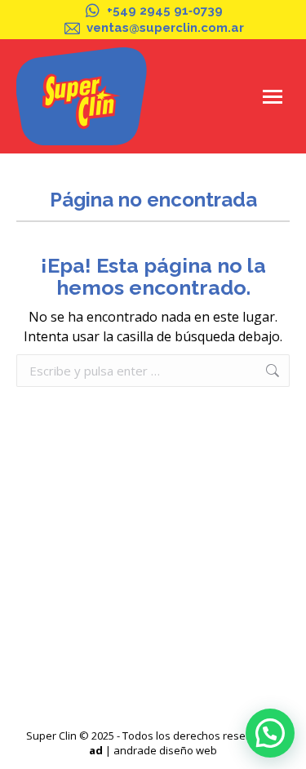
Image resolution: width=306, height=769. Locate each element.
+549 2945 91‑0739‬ (165, 10)
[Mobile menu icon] (272, 96)
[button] (270, 733)
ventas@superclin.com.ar (164, 27)
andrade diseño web (165, 750)
